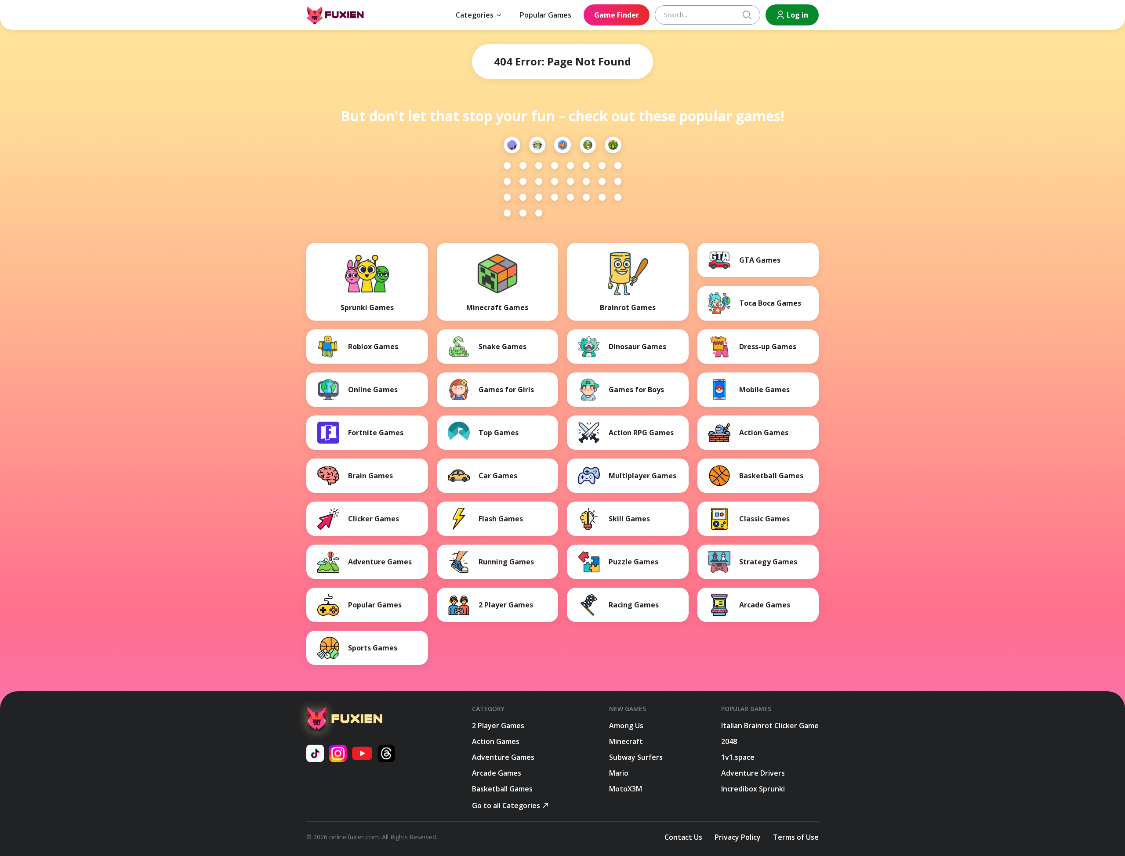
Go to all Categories (506, 805)
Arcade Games (496, 773)
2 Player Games (498, 725)
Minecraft (626, 741)
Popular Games (545, 15)
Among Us (626, 725)
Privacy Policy (738, 837)
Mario (618, 773)
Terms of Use (796, 837)
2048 (729, 741)
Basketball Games (502, 788)
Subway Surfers (636, 757)
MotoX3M (625, 788)
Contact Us (683, 837)
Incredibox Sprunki (753, 788)
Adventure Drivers (753, 773)
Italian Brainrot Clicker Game (770, 725)
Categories (475, 15)
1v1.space (738, 757)
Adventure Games (503, 757)
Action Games (495, 741)
